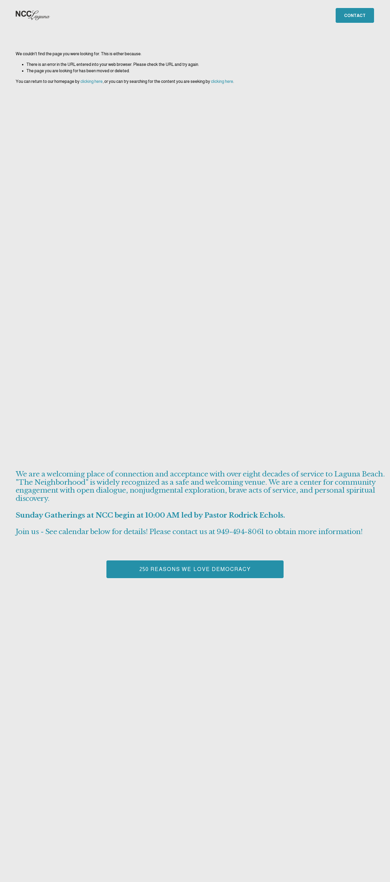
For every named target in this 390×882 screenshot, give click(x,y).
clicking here (91, 81)
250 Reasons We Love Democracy (195, 569)
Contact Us (289, 15)
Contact (355, 15)
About (228, 15)
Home (210, 15)
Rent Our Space (256, 15)
